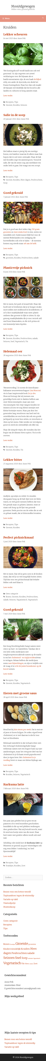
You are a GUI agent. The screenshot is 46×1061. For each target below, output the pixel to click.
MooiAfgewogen (23, 6)
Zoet (23, 866)
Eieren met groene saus (20, 693)
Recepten (10, 102)
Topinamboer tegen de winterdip (18, 895)
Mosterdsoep (9, 907)
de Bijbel (37, 79)
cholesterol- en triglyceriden (23, 657)
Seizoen (24, 105)
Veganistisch (22, 600)
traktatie (30, 958)
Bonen (8, 597)
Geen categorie (12, 594)
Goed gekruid (13, 193)
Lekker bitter (12, 460)
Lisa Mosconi (35, 390)
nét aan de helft (30, 243)
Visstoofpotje (9, 903)
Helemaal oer (12, 351)
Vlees (27, 964)
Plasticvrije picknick (17, 268)
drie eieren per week (22, 729)
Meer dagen (25, 180)
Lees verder (8, 96)
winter (31, 964)
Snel (12, 341)
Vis (26, 341)
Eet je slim (32, 393)
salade (36, 258)
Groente (9, 105)
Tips (16, 102)
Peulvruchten (36, 180)
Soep (5, 183)
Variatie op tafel (10, 899)
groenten (9, 258)
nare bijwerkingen (16, 663)
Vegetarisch (20, 341)
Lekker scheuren (15, 34)
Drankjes (9, 866)
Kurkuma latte (13, 784)
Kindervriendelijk (11, 949)
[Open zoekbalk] (43, 17)
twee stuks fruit (20, 232)
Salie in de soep (14, 115)
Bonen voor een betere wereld (17, 892)
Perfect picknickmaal (18, 537)
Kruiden (16, 105)
